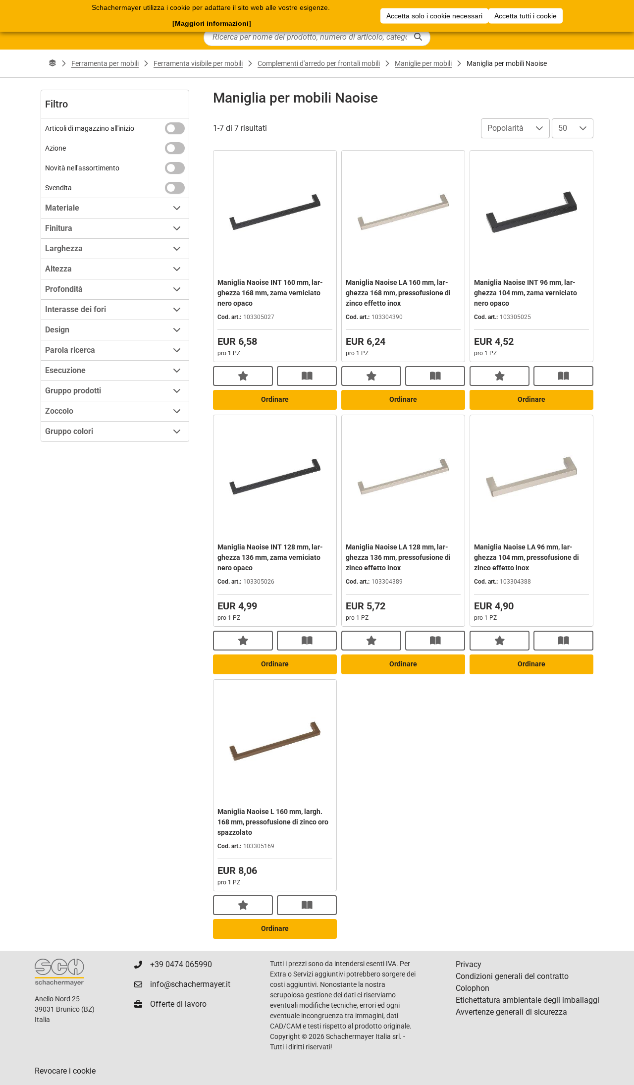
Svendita (58, 188)
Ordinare (275, 399)
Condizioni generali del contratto (512, 976)
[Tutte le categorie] (52, 63)
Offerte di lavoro (178, 1004)
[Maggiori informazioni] (211, 23)
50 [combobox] (562, 128)
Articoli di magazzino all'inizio (89, 128)
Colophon (472, 988)
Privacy (468, 964)
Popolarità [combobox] (505, 128)
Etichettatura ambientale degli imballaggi (527, 1000)
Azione (55, 148)
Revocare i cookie (65, 1071)
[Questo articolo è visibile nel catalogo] (307, 376)
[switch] (175, 128)
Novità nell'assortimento (82, 168)
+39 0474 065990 (181, 964)
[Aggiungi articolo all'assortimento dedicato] (243, 376)
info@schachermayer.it (190, 984)
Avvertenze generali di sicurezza (511, 1012)
